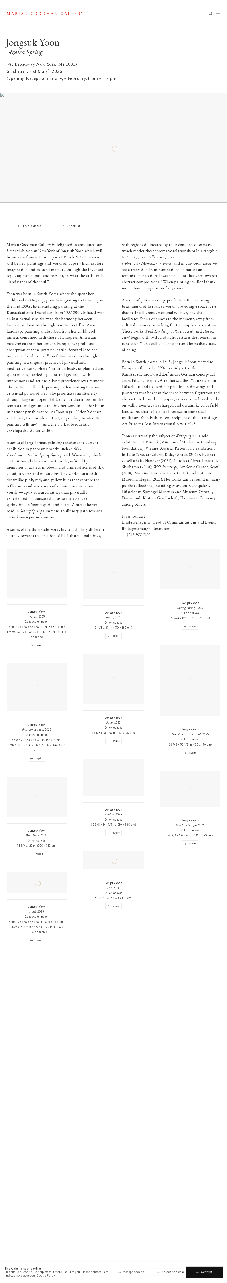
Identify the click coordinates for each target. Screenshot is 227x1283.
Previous (209, 189)
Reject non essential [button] (176, 1272)
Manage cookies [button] (133, 1272)
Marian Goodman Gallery (45, 13)
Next (218, 189)
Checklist (73, 226)
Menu (218, 13)
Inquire (39, 645)
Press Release (32, 226)
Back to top (218, 31)
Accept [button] (207, 1272)
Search (211, 14)
